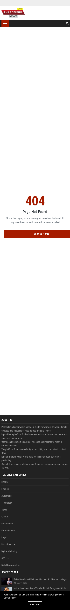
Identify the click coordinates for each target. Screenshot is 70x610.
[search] (67, 23)
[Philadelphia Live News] (13, 13)
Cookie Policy (10, 597)
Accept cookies (35, 604)
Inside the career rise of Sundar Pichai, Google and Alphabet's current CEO (41, 588)
